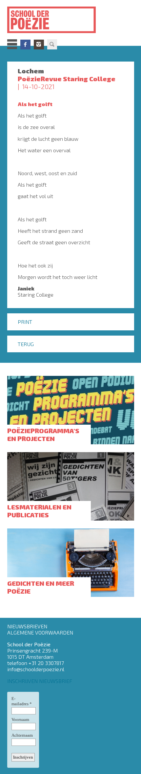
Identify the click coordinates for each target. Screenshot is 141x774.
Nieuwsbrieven (27, 626)
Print (25, 322)
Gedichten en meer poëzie (40, 587)
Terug (26, 344)
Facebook (25, 44)
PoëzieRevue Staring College (66, 79)
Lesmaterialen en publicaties (39, 511)
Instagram (39, 44)
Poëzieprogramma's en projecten (43, 434)
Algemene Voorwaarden (40, 632)
